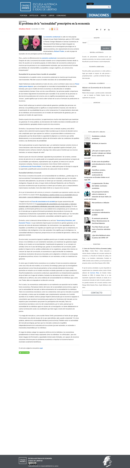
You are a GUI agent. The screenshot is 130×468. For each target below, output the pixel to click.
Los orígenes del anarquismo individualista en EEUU (101, 212)
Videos (43, 15)
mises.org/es (23, 21)
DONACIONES (99, 15)
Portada (23, 15)
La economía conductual (51, 37)
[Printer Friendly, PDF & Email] (24, 352)
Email (85, 42)
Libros (51, 15)
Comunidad (61, 15)
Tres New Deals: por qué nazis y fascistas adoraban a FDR (101, 229)
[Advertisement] (96, 118)
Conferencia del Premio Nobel (31, 166)
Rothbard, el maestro (99, 143)
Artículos (34, 15)
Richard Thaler (59, 51)
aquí (41, 348)
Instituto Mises (94, 273)
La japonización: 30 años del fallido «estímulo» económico (100, 185)
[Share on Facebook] (101, 29)
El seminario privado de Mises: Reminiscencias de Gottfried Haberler (100, 220)
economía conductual (49, 58)
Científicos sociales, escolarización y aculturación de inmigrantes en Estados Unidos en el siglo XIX (96, 175)
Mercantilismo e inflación (100, 203)
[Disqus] (49, 377)
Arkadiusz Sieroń (24, 29)
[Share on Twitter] (105, 29)
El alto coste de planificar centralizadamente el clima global (101, 164)
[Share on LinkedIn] (109, 29)
